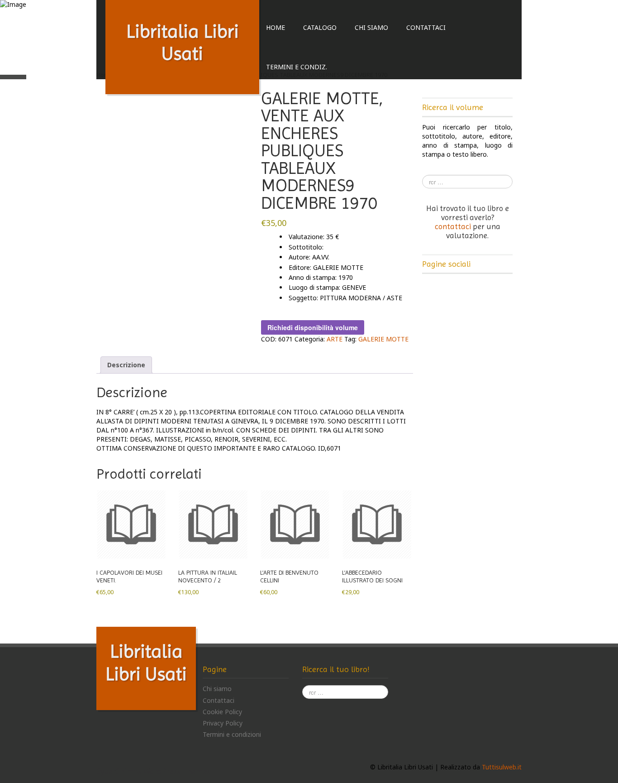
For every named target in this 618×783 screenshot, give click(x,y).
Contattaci (426, 27)
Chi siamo (371, 27)
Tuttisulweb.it (502, 767)
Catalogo (320, 27)
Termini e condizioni (232, 734)
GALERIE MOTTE (383, 339)
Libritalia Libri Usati (182, 42)
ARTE (334, 339)
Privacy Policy (222, 723)
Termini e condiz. (296, 66)
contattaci (453, 226)
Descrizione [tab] (126, 364)
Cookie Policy (222, 711)
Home (275, 27)
